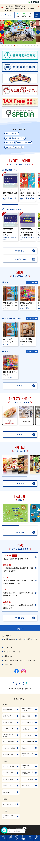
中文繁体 (20, 639)
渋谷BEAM (25, 748)
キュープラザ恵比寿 (8, 741)
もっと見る (31, 282)
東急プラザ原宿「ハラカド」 (7, 716)
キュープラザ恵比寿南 (28, 741)
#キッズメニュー (12, 134)
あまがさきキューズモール (27, 766)
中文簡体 (28, 639)
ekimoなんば (25, 785)
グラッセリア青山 (8, 754)
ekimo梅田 (6, 792)
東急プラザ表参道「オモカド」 (27, 709)
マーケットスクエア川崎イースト (27, 754)
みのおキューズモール (9, 773)
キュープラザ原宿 (26, 735)
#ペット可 (9, 142)
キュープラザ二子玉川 (9, 748)
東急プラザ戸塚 (7, 722)
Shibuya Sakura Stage (8, 735)
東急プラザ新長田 (8, 779)
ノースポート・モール (9, 729)
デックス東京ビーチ (27, 722)
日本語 (6, 639)
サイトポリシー (9, 647)
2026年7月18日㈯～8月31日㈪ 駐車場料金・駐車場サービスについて (20, 9)
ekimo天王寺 (7, 785)
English (12, 639)
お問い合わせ (8, 656)
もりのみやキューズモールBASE (27, 773)
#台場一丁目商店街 (24, 142)
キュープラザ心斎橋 (27, 779)
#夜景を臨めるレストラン (15, 138)
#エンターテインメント (14, 147)
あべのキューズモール (9, 766)
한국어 (35, 639)
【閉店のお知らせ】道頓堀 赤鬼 (14, 6)
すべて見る (19, 250)
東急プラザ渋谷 (7, 709)
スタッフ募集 (8, 665)
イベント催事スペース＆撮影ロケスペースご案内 (19, 660)
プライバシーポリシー (11, 652)
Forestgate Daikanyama (26, 728)
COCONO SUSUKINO (9, 804)
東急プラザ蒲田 (26, 716)
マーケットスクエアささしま (9, 816)
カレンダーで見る (20, 259)
